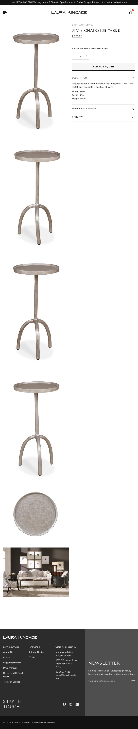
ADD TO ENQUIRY (103, 66)
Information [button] (11, 647)
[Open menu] (8, 12)
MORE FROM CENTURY (84, 108)
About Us (8, 652)
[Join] (132, 680)
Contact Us (9, 657)
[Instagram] (70, 704)
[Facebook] (64, 704)
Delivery (77, 117)
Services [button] (34, 647)
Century (77, 36)
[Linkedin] (77, 704)
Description (79, 77)
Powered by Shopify (44, 722)
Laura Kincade (14, 722)
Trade (32, 657)
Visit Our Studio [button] (66, 647)
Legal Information (12, 662)
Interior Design (36, 652)
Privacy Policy (10, 667)
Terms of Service (11, 681)
